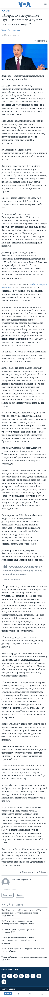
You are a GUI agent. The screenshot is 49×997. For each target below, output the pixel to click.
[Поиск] (41, 994)
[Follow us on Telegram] (4, 981)
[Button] (41, 41)
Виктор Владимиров (11, 30)
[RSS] (27, 976)
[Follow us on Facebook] (4, 976)
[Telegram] (30, 994)
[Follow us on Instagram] (21, 976)
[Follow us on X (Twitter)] (9, 976)
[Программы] (19, 994)
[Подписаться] (38, 976)
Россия (6, 11)
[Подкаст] (33, 976)
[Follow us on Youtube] (15, 976)
